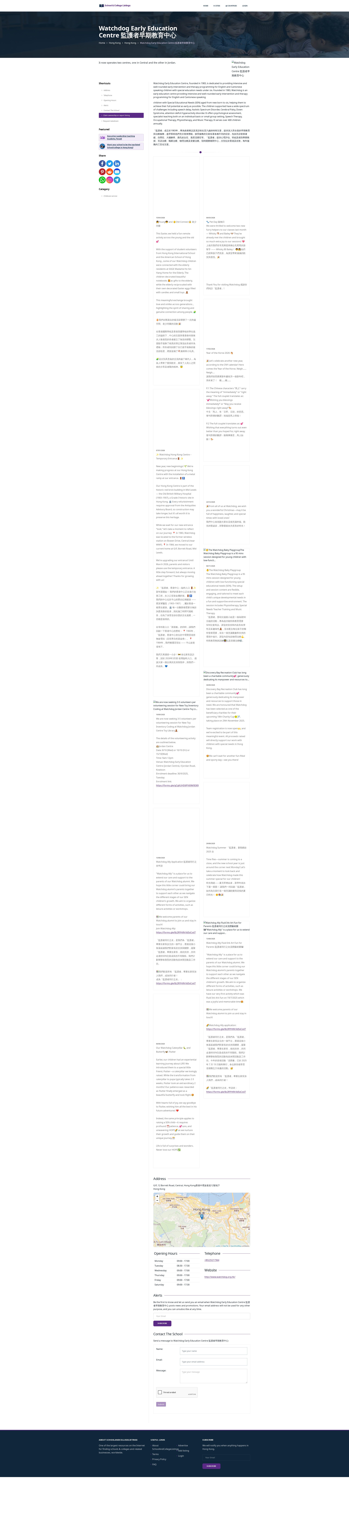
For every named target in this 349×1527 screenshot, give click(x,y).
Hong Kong (115, 42)
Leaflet (218, 1246)
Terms (155, 1454)
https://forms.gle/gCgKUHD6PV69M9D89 (177, 785)
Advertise (183, 1445)
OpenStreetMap (236, 1246)
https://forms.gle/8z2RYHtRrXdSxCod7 (176, 932)
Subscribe (162, 1323)
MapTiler (226, 1246)
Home (205, 6)
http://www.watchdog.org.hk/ (219, 1276)
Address (106, 90)
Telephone (107, 95)
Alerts (105, 105)
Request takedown (110, 121)
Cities (217, 6)
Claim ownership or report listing (116, 115)
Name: (159, 1348)
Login (244, 6)
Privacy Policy (159, 1459)
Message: (161, 1370)
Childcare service (110, 196)
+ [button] (157, 1196)
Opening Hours (109, 100)
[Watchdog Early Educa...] (202, 1217)
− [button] (157, 1200)
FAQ (154, 1464)
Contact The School (111, 110)
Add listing (183, 1450)
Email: (159, 1359)
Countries (232, 6)
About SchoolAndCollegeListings (165, 1447)
